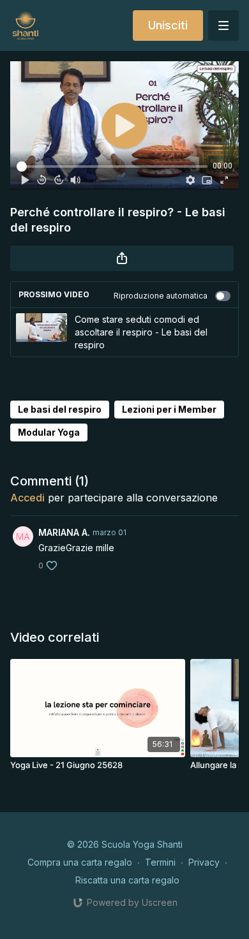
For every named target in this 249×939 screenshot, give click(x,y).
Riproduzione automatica (160, 295)
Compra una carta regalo (79, 862)
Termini (160, 862)
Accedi (27, 497)
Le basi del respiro (60, 409)
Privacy (204, 862)
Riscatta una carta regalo (127, 880)
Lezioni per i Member (169, 409)
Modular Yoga (49, 432)
